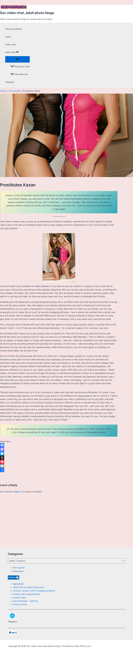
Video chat (10, 44)
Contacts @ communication (26, 594)
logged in (17, 491)
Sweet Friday (19, 597)
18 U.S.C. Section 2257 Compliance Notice (34, 590)
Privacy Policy (20, 604)
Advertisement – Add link (25, 601)
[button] (17, 52)
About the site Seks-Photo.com (28, 587)
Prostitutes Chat (22, 66)
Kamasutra (18, 571)
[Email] (58, 466)
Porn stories (19, 567)
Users (8, 36)
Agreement (18, 584)
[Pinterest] (58, 462)
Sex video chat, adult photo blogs (27, 13)
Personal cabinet (13, 29)
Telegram (9, 82)
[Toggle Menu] (17, 59)
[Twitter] (58, 453)
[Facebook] (58, 445)
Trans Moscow (21, 74)
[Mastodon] (58, 449)
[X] (58, 458)
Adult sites (10, 52)
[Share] (58, 470)
